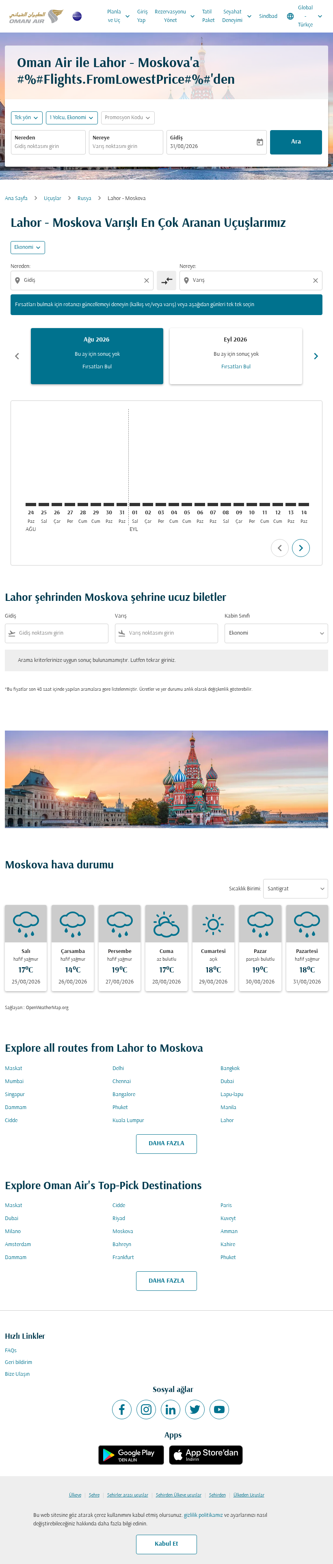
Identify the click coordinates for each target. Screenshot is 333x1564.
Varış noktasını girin (115, 147)
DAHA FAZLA (166, 1143)
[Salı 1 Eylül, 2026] (135, 504)
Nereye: (187, 266)
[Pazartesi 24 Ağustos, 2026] (31, 504)
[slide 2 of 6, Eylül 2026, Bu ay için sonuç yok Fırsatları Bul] (236, 356)
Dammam (15, 1108)
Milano (13, 1232)
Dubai (227, 1082)
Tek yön (23, 118)
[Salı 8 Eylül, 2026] (226, 504)
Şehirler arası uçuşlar (127, 1495)
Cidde (11, 1121)
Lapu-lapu (232, 1095)
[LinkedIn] (170, 1409)
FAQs (11, 1351)
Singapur (15, 1095)
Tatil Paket (208, 16)
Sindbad (268, 16)
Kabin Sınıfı (237, 616)
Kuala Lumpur (128, 1121)
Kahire (228, 1245)
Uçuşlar (52, 199)
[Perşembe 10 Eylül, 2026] (252, 504)
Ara (296, 142)
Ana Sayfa (16, 199)
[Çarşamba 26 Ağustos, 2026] (57, 504)
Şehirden (217, 1495)
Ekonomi (23, 247)
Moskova (122, 1232)
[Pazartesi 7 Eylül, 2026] (213, 504)
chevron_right (315, 356)
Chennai (121, 1082)
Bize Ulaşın (17, 1374)
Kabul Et (166, 1544)
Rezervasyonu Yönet (176, 16)
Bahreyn (121, 1245)
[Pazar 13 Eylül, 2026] (290, 504)
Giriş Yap (142, 16)
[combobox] (83, 280)
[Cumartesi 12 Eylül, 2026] (277, 504)
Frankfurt (123, 1258)
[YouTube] (219, 1409)
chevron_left (17, 356)
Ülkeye (75, 1495)
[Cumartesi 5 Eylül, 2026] (187, 504)
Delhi (118, 1069)
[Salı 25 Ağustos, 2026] (44, 504)
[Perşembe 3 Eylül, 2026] (161, 504)
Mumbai (14, 1082)
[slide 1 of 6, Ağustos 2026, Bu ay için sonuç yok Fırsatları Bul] (97, 356)
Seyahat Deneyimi (237, 16)
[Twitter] (195, 1409)
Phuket (120, 1108)
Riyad (118, 1219)
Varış (121, 616)
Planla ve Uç (119, 16)
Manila (228, 1108)
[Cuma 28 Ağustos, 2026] (83, 504)
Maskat (13, 1069)
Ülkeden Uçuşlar (249, 1495)
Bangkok (230, 1069)
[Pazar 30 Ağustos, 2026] (109, 504)
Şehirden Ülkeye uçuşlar (178, 1495)
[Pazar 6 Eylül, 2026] (200, 504)
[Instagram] (146, 1409)
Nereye (101, 138)
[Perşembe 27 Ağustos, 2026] (70, 504)
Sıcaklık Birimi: (245, 889)
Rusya (84, 199)
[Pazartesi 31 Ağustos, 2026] (122, 504)
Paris (226, 1206)
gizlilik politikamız (203, 1515)
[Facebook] (122, 1409)
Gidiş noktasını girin (37, 147)
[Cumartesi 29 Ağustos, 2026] (96, 504)
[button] (72, 117)
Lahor (227, 1121)
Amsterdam (18, 1245)
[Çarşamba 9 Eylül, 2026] (239, 504)
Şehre (94, 1495)
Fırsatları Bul (97, 367)
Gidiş (176, 138)
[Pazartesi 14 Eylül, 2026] (303, 504)
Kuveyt (228, 1219)
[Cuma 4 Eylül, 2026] (174, 504)
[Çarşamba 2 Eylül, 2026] (148, 504)
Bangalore (123, 1095)
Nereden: (20, 266)
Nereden (25, 138)
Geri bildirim (18, 1363)
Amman (229, 1232)
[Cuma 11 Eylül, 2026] (264, 504)
